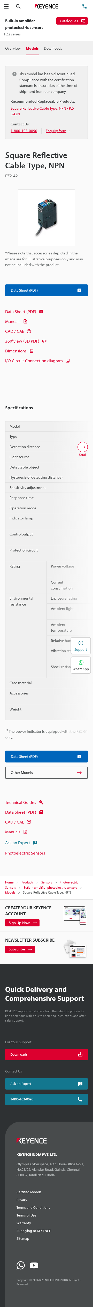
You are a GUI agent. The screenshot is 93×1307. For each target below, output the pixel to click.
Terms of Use (26, 1215)
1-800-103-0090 (21, 1099)
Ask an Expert (17, 842)
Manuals (12, 321)
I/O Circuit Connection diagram (34, 360)
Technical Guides (20, 802)
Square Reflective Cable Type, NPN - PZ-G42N (42, 111)
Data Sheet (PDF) (20, 311)
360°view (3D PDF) (22, 341)
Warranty (24, 1223)
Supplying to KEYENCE (34, 1230)
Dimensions (16, 350)
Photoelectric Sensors (25, 853)
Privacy (22, 1199)
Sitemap (23, 1238)
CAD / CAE (14, 331)
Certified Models (29, 1192)
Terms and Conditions (33, 1207)
